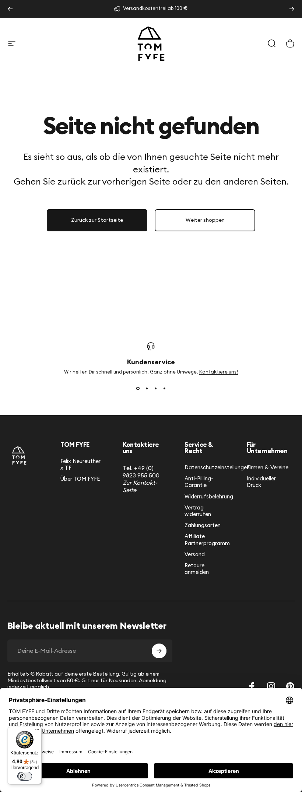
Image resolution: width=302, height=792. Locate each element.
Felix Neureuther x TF (80, 465)
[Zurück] (10, 9)
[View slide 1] (137, 388)
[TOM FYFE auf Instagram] (271, 686)
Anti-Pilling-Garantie (199, 482)
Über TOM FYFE (80, 479)
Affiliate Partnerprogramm (207, 540)
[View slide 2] (146, 388)
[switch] (24, 776)
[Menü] (37, 731)
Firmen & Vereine (267, 467)
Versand (195, 554)
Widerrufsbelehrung (209, 497)
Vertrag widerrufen (198, 511)
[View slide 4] (164, 388)
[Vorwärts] (292, 9)
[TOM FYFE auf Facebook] (251, 686)
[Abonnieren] (159, 651)
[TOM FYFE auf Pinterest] (290, 686)
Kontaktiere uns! (218, 372)
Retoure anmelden (197, 569)
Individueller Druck (261, 482)
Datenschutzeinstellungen (217, 467)
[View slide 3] (155, 388)
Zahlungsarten (203, 525)
